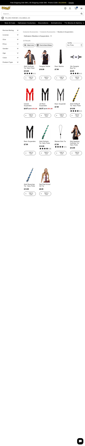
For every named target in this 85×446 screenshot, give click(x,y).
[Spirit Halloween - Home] (6, 8)
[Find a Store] (65, 8)
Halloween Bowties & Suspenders (36, 36)
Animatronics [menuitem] (56, 23)
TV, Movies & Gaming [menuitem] (73, 23)
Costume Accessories (30, 32)
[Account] (70, 8)
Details (71, 3)
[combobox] (42, 14)
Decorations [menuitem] (43, 23)
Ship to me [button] (30, 45)
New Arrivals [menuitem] (10, 23)
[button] (10, 30)
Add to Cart (31, 77)
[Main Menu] (81, 8)
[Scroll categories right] (83, 23)
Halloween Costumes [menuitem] (27, 23)
